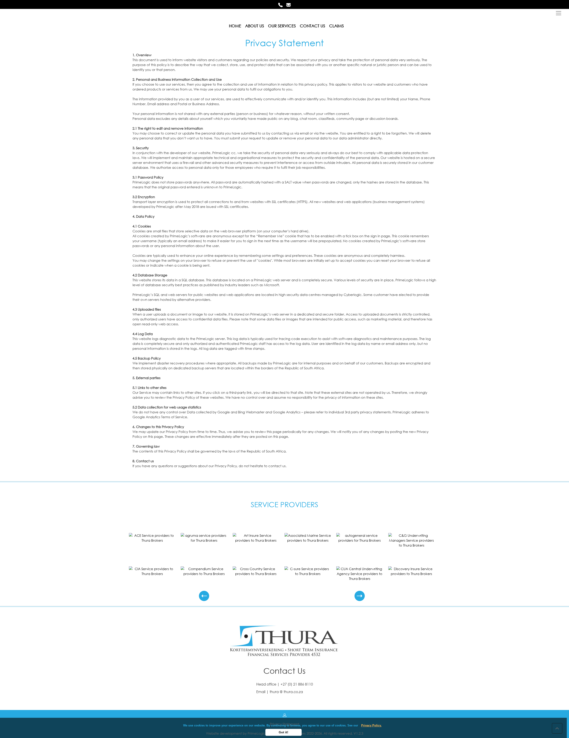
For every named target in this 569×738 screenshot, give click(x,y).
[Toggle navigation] (561, 14)
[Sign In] (285, 714)
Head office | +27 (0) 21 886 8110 (284, 684)
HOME (235, 25)
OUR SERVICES (282, 25)
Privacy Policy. (371, 725)
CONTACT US (312, 25)
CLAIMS (336, 25)
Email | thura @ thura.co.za (279, 691)
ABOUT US (254, 25)
